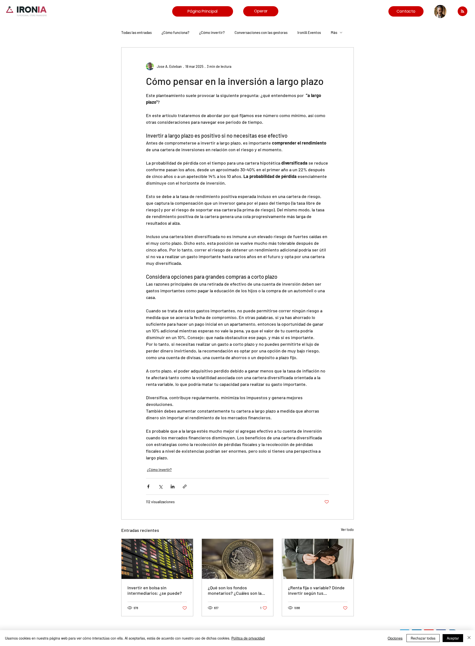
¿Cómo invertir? (212, 32)
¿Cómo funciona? (175, 32)
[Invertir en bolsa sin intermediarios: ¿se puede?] (157, 559)
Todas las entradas (136, 32)
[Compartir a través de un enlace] (184, 486)
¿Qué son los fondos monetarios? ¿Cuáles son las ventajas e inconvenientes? (236, 590)
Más (334, 32)
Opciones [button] (395, 638)
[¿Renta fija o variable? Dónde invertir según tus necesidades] (318, 559)
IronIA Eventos (309, 32)
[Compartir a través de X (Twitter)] (160, 486)
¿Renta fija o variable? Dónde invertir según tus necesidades (316, 590)
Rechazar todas (423, 638)
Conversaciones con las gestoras (261, 32)
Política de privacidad (248, 638)
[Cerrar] (469, 638)
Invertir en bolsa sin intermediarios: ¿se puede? (154, 590)
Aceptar (453, 638)
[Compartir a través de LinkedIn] (172, 486)
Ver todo (347, 529)
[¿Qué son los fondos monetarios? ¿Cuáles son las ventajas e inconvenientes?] (237, 559)
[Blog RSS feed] (462, 11)
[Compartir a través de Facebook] (148, 486)
